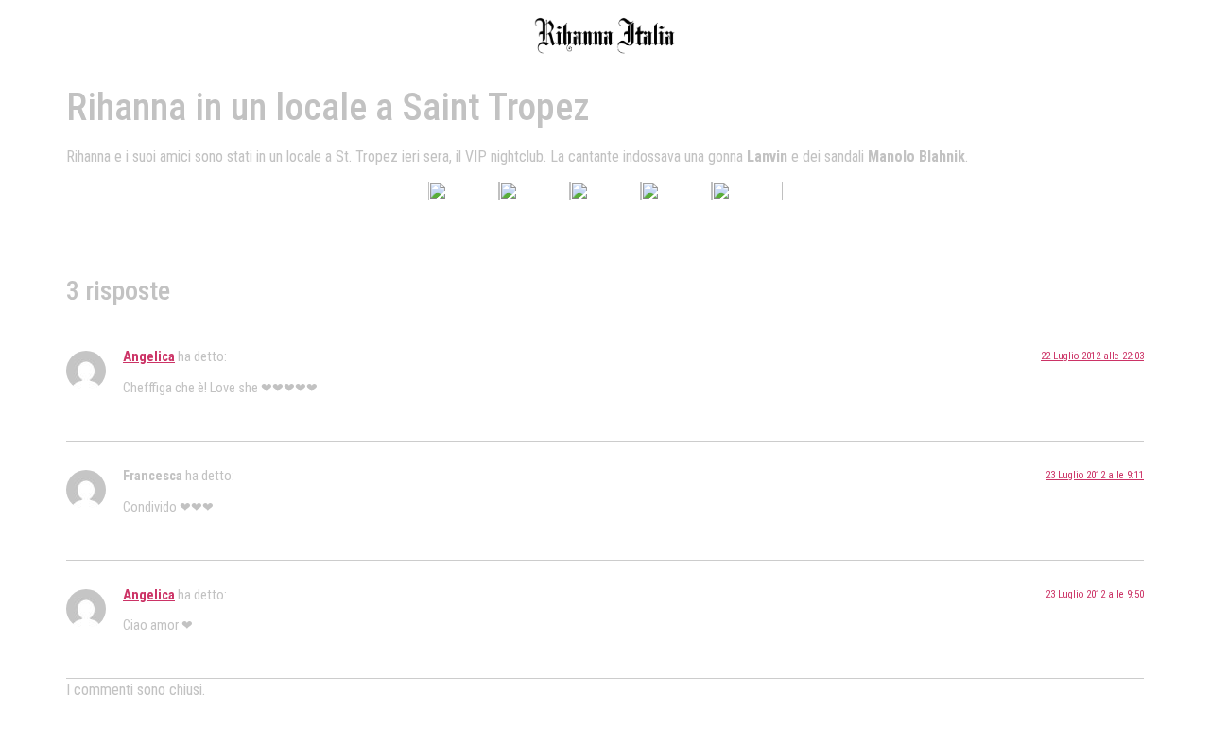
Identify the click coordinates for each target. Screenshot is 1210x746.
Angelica (149, 357)
